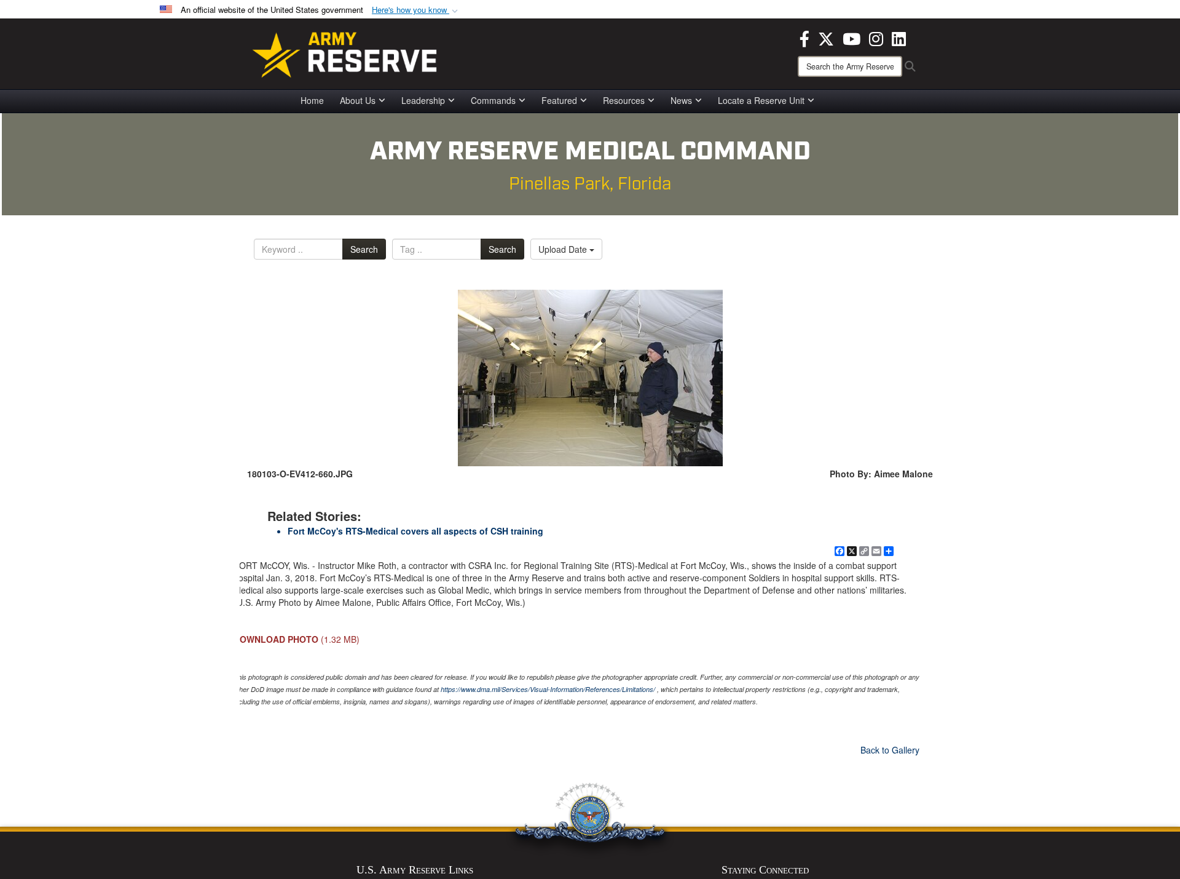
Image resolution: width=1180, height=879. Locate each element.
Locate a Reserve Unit (761, 100)
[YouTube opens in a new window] (851, 37)
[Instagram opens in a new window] (876, 37)
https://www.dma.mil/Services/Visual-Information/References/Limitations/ (548, 689)
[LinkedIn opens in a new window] (899, 37)
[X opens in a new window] (826, 37)
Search (364, 249)
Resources (624, 100)
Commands (493, 100)
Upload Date (563, 249)
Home (312, 100)
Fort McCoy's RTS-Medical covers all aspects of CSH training (415, 531)
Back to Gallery (889, 750)
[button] (416, 10)
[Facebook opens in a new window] (804, 37)
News (681, 100)
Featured (559, 100)
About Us (358, 100)
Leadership (423, 100)
